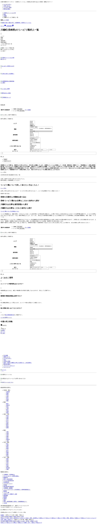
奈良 (7, 437)
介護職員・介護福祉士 (9, 474)
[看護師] (41, 130)
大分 (7, 463)
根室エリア (84, 518)
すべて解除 (28, 109)
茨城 (7, 411)
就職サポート (6, 356)
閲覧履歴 (10, 26)
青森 (7, 393)
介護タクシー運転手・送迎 (10, 494)
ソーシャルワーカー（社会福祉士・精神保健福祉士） (17, 489)
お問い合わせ (6, 6)
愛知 (7, 426)
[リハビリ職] (41, 131)
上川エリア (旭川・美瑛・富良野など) (29, 518)
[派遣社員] (34, 135)
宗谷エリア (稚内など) (51, 518)
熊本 (7, 464)
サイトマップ (6, 367)
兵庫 (7, 434)
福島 (7, 400)
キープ (4, 26)
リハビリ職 (6, 492)
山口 (7, 449)
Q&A (4, 359)
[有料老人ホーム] (35, 141)
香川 (7, 451)
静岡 (7, 427)
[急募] (35, 144)
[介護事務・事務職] (41, 127)
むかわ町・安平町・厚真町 (27, 521)
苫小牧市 (3, 521)
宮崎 (7, 466)
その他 (5, 503)
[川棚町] (32, 125)
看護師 (5, 491)
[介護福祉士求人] (35, 145)
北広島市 (6, 516)
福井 (7, 423)
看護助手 (5, 477)
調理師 (5, 497)
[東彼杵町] (32, 124)
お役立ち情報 (6, 361)
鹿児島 (8, 467)
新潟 (7, 415)
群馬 (7, 412)
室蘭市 (7, 521)
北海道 (8, 391)
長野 (7, 418)
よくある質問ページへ (6, 317)
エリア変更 (6, 20)
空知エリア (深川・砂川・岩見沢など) (10, 518)
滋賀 (7, 436)
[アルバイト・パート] (34, 137)
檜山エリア (39, 522)
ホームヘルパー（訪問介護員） (11, 476)
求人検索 (5, 355)
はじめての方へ (7, 4)
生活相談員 (6, 482)
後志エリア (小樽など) (12, 522)
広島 (7, 445)
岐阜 (7, 424)
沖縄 (7, 469)
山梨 (7, 417)
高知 (7, 455)
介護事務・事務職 (7, 488)
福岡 (7, 458)
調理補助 (5, 495)
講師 (4, 500)
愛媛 (7, 452)
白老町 (18, 521)
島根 (7, 448)
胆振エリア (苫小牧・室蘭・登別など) (24, 519)
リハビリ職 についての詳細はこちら (10, 211)
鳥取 (7, 446)
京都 (7, 433)
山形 (7, 396)
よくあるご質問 (7, 7)
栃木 (7, 409)
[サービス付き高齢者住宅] (35, 142)
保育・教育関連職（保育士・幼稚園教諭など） (15, 501)
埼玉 (7, 406)
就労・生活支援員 (7, 479)
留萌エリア (42, 518)
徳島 (7, 454)
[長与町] (32, 121)
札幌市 (2, 515)
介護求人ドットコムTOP (9, 12)
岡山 (7, 443)
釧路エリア (78, 518)
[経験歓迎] (35, 148)
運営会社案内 (6, 9)
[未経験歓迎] (35, 146)
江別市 (2, 516)
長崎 (4, 14)
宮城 (7, 399)
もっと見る (3, 172)
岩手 (7, 397)
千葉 (7, 408)
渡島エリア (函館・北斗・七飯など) (27, 522)
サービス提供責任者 (8, 480)
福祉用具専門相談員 (8, 486)
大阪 (7, 431)
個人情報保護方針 (9, 314)
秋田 (7, 394)
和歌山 (8, 439)
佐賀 (7, 460)
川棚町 (5, 15)
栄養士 (5, 498)
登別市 (10, 521)
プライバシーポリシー (9, 365)
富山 (7, 421)
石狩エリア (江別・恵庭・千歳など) (15, 515)
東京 (7, 403)
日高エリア (3, 522)
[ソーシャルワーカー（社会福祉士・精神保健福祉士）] (41, 128)
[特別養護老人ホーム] (35, 138)
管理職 (5, 485)
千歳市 (14, 516)
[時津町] (32, 123)
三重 (7, 440)
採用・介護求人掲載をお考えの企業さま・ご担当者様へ (17, 362)
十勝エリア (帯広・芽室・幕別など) (66, 518)
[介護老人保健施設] (35, 139)
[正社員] (34, 132)
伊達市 (14, 521)
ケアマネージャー (7, 483)
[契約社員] (34, 134)
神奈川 (8, 405)
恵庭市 (10, 516)
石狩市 (18, 516)
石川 (7, 420)
